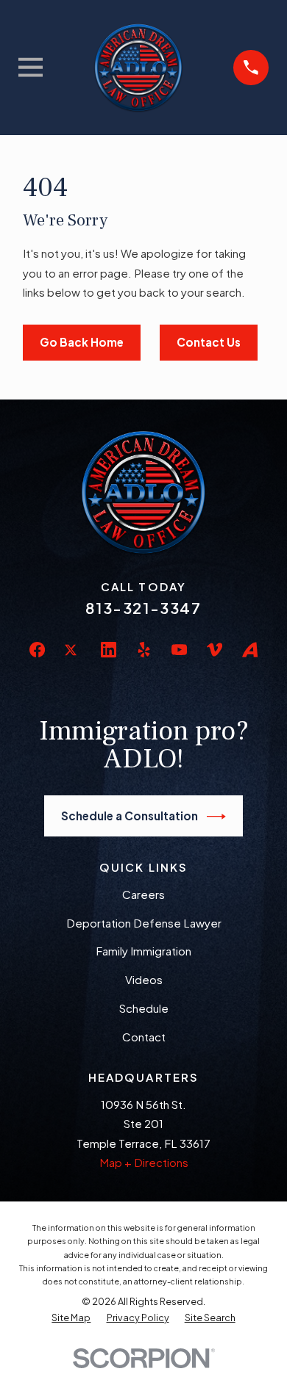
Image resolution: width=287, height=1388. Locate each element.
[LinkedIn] (108, 649)
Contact (144, 1037)
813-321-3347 (143, 608)
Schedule (144, 1008)
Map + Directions (143, 1162)
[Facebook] (37, 649)
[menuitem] (71, 1317)
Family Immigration (143, 951)
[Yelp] (144, 649)
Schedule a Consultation (129, 816)
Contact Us (209, 342)
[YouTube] (179, 649)
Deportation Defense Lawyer (144, 923)
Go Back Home (82, 342)
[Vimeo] (214, 649)
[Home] (138, 67)
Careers (143, 894)
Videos (144, 979)
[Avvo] (250, 649)
